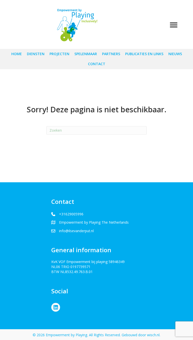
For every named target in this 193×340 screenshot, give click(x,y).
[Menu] (173, 25)
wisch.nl (153, 334)
